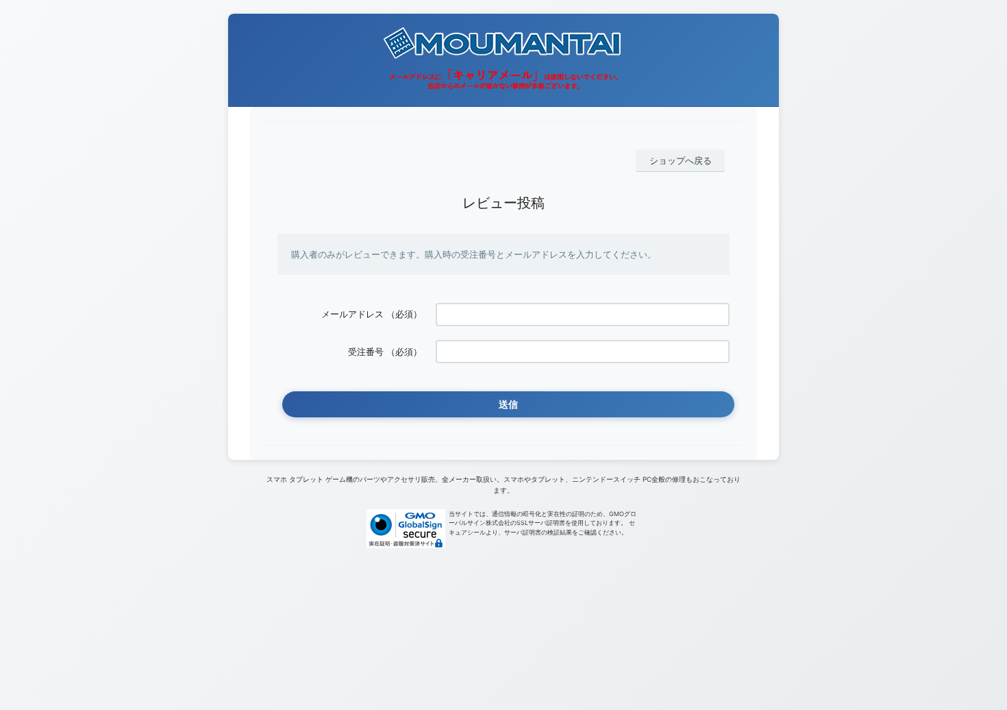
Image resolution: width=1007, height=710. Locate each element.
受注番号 (366, 351)
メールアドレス (352, 313)
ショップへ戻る (680, 160)
